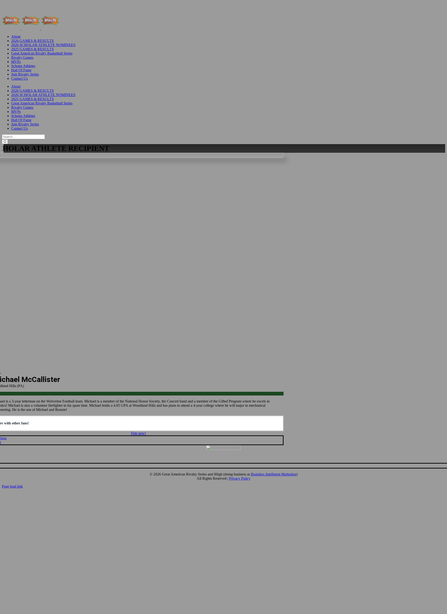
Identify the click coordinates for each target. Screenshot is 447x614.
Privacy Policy (240, 478)
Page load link (12, 486)
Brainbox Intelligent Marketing (273, 474)
